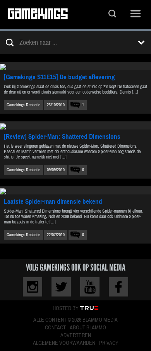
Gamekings (38, 14)
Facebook (118, 286)
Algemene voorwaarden (64, 343)
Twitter (61, 286)
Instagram (32, 286)
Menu (135, 14)
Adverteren (75, 335)
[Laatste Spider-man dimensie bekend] (75, 190)
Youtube (90, 286)
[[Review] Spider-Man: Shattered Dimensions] (75, 125)
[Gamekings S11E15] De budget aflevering (59, 77)
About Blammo (88, 327)
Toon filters (141, 42)
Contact (55, 327)
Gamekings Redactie (23, 105)
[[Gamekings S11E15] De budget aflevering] (75, 66)
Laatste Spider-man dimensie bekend (53, 202)
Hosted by (66, 308)
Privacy (108, 343)
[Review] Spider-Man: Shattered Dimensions (62, 137)
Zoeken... (112, 14)
